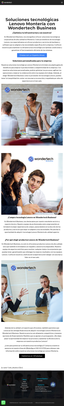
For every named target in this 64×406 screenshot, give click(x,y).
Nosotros (24, 383)
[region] (32, 384)
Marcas (24, 388)
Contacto (24, 390)
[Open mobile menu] (62, 2)
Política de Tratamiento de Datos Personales (44, 402)
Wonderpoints (24, 387)
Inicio (24, 381)
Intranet (40, 380)
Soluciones (24, 385)
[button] (32, 55)
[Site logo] (6, 2)
